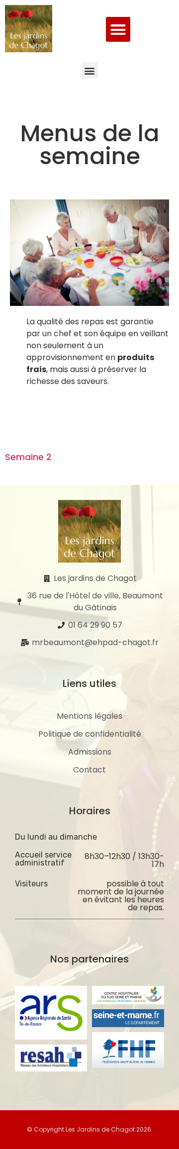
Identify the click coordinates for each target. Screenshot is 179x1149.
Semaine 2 (28, 457)
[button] (118, 29)
